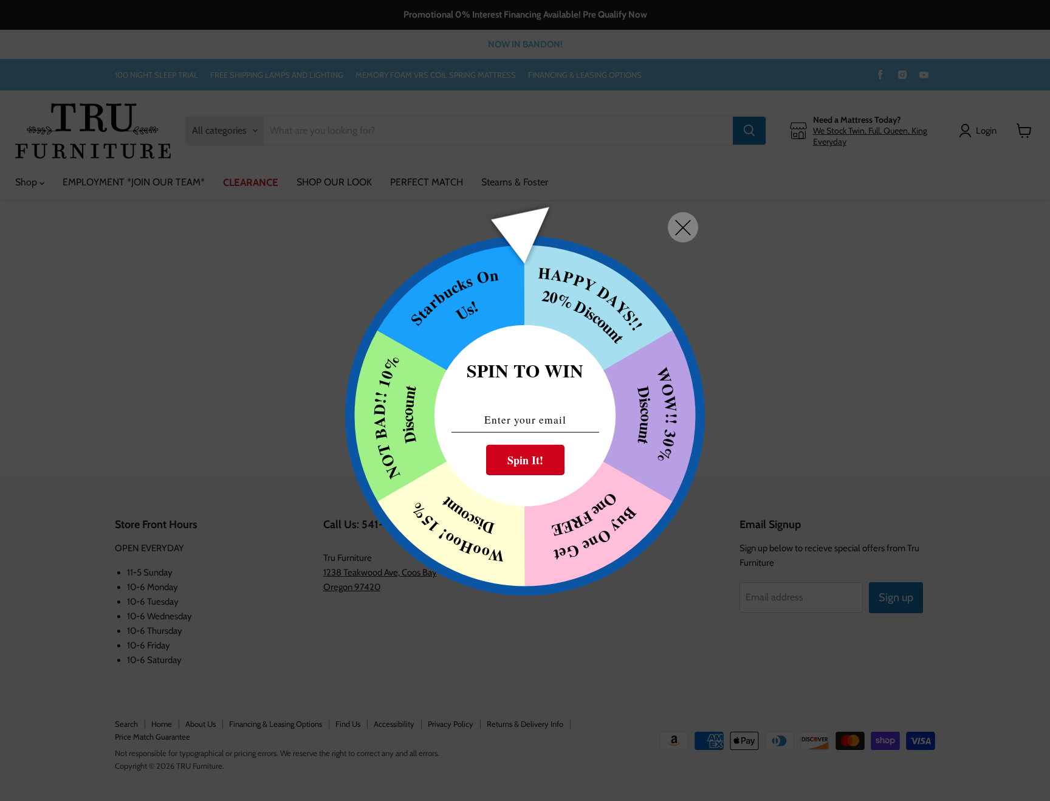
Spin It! (525, 459)
